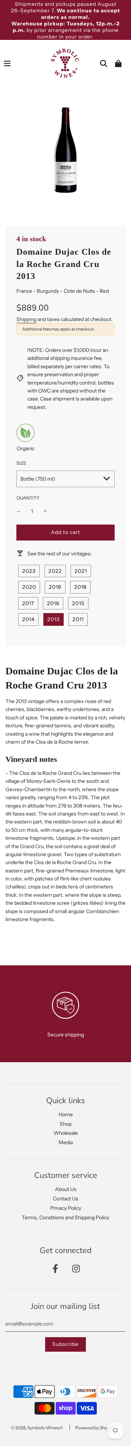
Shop (66, 1124)
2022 (55, 571)
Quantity (28, 498)
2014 (28, 619)
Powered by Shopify (95, 1427)
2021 (81, 571)
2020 (29, 587)
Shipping (26, 319)
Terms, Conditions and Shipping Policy (65, 1217)
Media (66, 1142)
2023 (29, 571)
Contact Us (65, 1198)
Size (21, 463)
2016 (53, 603)
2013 (53, 619)
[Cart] (118, 63)
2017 (28, 603)
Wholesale (65, 1133)
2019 (55, 587)
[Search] (103, 63)
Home (66, 1114)
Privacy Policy (65, 1208)
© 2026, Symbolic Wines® (37, 1427)
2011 (78, 619)
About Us (65, 1189)
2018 (80, 587)
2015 (78, 603)
